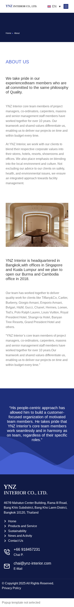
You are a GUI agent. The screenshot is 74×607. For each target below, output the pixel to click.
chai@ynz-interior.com (32, 563)
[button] (66, 6)
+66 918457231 (27, 549)
